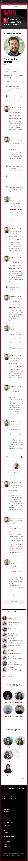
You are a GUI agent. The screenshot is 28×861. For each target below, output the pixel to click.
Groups (14, 71)
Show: (8, 81)
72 (11, 676)
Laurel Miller (11, 650)
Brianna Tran (8, 747)
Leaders (6, 844)
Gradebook (7, 846)
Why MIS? (6, 809)
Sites (17, 69)
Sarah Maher (7, 716)
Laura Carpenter (19, 747)
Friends (7, 71)
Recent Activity (8, 828)
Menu (15, 6)
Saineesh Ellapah (12, 628)
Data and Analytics (15, 98)
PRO (5, 839)
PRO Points (7, 841)
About (5, 807)
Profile (12, 69)
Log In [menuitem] (2, 1)
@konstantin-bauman (16, 472)
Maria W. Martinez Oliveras (15, 622)
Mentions (13, 75)
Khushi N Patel (8, 761)
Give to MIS (7, 819)
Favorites (20, 75)
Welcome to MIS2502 (15, 118)
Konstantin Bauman (13, 86)
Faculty (6, 814)
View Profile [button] (16, 475)
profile (9, 618)
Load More (14, 601)
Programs (6, 811)
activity (16, 630)
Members (6, 825)
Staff (5, 816)
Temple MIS (14, 13)
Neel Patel (8, 702)
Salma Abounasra (8, 775)
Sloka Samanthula (19, 702)
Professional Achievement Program (16, 670)
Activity (6, 69)
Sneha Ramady (12, 617)
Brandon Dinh (19, 716)
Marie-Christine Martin (14, 456)
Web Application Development (13, 526)
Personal (7, 75)
